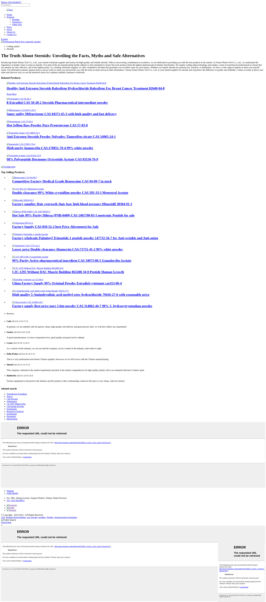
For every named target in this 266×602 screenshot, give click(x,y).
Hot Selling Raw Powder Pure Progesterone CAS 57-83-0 (47, 125)
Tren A (10, 396)
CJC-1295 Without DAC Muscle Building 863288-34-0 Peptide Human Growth (68, 272)
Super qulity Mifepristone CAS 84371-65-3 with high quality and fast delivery (62, 114)
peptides (42, 517)
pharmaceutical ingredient (65, 517)
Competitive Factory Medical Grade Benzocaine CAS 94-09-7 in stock (62, 181)
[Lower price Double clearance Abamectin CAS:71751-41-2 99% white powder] (26, 245)
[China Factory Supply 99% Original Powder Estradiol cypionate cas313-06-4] (27, 279)
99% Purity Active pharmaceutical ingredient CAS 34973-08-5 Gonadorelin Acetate (71, 260)
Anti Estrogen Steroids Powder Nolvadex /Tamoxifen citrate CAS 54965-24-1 (61, 136)
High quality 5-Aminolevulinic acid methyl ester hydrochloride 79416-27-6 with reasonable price (80, 294)
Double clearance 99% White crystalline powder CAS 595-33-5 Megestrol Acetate (70, 192)
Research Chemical (15, 411)
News (9, 27)
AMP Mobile (12, 493)
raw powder (32, 517)
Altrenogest (12, 401)
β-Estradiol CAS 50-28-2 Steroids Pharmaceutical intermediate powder (57, 102)
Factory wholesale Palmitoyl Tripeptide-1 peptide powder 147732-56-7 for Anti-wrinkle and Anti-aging (85, 238)
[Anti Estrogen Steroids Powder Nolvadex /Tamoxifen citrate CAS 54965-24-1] (23, 133)
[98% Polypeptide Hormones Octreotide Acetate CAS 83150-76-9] (24, 155)
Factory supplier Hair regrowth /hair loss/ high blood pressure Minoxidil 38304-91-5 (72, 204)
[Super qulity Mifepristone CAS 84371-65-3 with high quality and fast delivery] (21, 110)
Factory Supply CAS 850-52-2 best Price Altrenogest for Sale (55, 226)
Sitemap (10, 491)
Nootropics (17, 22)
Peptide (50, 517)
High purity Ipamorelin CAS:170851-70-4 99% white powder (50, 148)
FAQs (9, 29)
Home (9, 14)
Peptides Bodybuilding (16, 517)
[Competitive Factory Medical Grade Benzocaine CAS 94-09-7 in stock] (24, 177)
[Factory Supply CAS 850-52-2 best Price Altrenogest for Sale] (22, 223)
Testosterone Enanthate (17, 394)
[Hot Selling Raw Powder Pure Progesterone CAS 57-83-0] (20, 121)
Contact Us (11, 34)
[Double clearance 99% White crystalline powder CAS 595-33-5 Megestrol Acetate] (28, 189)
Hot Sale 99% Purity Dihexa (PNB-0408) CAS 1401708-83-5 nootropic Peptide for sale (73, 215)
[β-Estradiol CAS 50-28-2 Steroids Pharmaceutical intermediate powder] (19, 99)
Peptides (16, 19)
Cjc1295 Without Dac (16, 404)
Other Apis (17, 24)
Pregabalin (11, 416)
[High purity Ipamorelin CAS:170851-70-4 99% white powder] (21, 144)
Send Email (6, 522)
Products (10, 17)
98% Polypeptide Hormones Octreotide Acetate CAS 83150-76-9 (52, 159)
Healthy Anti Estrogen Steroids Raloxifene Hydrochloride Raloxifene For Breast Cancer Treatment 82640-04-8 (86, 88)
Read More (11, 94)
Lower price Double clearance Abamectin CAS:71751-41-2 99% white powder (67, 249)
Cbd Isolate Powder (15, 406)
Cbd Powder (12, 399)
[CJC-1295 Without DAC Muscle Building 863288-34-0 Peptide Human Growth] (37, 268)
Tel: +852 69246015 (16, 500)
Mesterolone (12, 419)
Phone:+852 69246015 (11, 2)
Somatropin (12, 409)
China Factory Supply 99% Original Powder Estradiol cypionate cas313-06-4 (67, 283)
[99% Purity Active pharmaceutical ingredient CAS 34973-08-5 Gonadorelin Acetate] (30, 257)
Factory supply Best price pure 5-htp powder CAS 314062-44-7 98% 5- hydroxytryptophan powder (82, 306)
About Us (11, 32)
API (3, 517)
